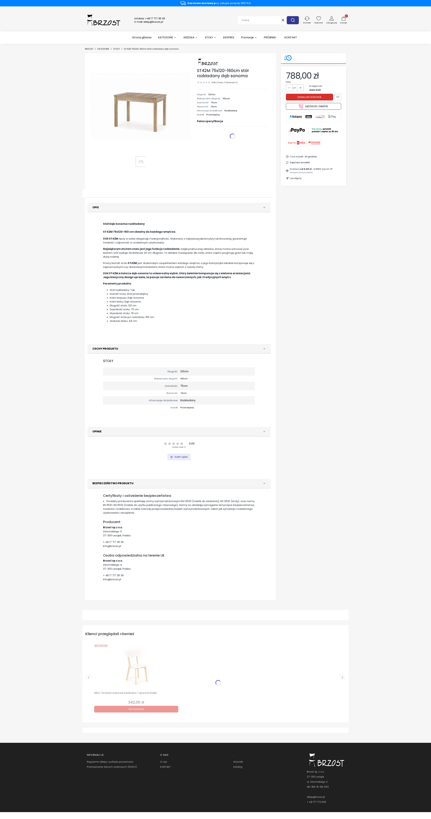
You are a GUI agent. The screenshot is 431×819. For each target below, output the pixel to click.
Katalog (237, 767)
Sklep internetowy (214, 814)
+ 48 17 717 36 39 (113, 542)
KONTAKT (165, 767)
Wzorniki (238, 761)
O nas (163, 761)
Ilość (288, 82)
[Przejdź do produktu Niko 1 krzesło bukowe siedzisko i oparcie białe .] (136, 666)
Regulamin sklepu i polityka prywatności (110, 761)
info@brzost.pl (112, 546)
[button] (293, 20)
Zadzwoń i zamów (316, 106)
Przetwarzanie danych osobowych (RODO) (112, 767)
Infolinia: (150, 18)
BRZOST (89, 48)
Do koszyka (136, 709)
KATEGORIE (103, 48)
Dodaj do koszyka (309, 97)
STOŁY (116, 48)
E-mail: (149, 22)
